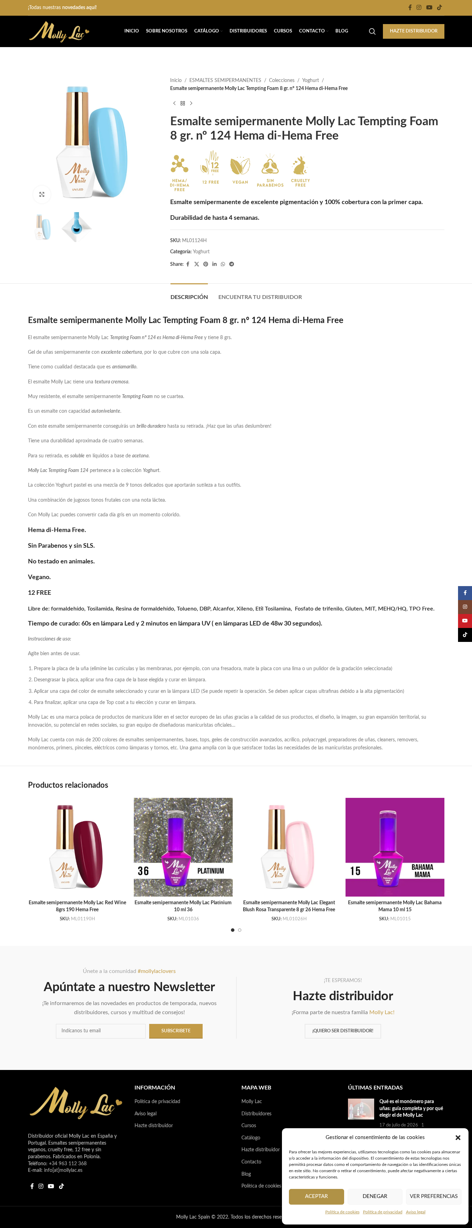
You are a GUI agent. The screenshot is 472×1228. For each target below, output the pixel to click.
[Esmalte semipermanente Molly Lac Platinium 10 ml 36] (183, 847)
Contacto (251, 1162)
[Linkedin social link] (214, 264)
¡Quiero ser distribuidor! (342, 1031)
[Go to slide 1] (232, 930)
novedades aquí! (79, 7)
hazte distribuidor (413, 31)
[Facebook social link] (410, 7)
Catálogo (250, 1138)
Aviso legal (416, 1212)
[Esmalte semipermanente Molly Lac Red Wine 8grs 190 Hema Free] (77, 847)
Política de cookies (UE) (266, 1186)
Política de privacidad (382, 1212)
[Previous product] (174, 103)
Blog (246, 1174)
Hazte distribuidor (154, 1125)
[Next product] (191, 103)
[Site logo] (59, 31)
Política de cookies (342, 1212)
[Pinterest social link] (205, 264)
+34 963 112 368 (68, 1163)
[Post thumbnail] (361, 1117)
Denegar (375, 1196)
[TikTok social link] (439, 7)
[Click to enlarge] (42, 194)
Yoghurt (310, 80)
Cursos (248, 1125)
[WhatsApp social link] (223, 264)
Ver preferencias (434, 1196)
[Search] (372, 31)
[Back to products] (183, 103)
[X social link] (196, 264)
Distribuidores (256, 1113)
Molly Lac (251, 1101)
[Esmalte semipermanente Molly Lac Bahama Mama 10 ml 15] (395, 847)
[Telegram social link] (231, 264)
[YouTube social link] (429, 7)
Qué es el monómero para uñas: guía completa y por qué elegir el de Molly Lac (411, 1108)
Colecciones (282, 80)
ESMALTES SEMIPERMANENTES (225, 80)
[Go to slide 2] (239, 930)
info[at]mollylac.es (63, 1170)
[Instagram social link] (419, 7)
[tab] (189, 294)
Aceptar (316, 1196)
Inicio (176, 80)
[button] (458, 1137)
